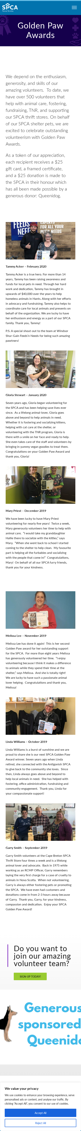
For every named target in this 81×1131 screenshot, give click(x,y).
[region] (40, 1106)
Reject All (40, 1123)
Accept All (40, 1113)
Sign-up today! (30, 976)
